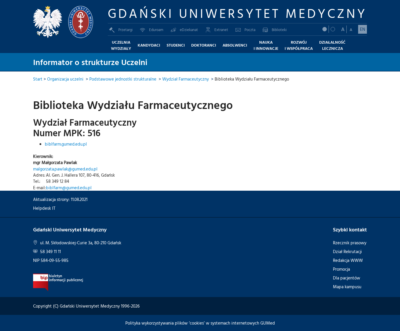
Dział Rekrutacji (347, 251)
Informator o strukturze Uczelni (90, 62)
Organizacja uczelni (65, 79)
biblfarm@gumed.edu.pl (69, 187)
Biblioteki (279, 30)
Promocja (341, 269)
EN (362, 29)
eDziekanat (189, 30)
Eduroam (156, 30)
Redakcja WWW (348, 260)
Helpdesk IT (44, 208)
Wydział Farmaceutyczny (185, 79)
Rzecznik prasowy (349, 242)
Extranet (221, 30)
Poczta (250, 30)
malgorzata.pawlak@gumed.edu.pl (65, 169)
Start (37, 79)
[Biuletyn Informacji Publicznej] (58, 281)
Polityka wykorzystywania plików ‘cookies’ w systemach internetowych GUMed (200, 323)
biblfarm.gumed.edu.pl (66, 144)
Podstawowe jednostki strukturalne (122, 79)
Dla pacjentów (346, 277)
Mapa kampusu (347, 286)
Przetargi (125, 30)
